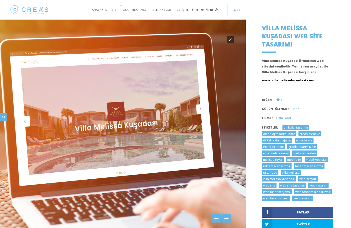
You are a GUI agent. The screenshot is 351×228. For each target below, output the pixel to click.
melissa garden (304, 153)
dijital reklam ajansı (277, 140)
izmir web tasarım (276, 153)
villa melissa (291, 172)
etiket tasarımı (273, 147)
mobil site (294, 159)
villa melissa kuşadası (279, 179)
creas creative (310, 134)
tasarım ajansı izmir (309, 166)
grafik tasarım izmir (302, 147)
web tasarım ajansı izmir (312, 192)
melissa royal (272, 159)
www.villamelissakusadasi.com (288, 80)
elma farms (304, 140)
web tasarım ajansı (277, 192)
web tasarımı (302, 198)
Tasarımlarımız (133, 9)
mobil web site (316, 159)
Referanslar (161, 9)
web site (269, 185)
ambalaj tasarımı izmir (279, 134)
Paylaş (303, 212)
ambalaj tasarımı (296, 127)
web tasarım (318, 185)
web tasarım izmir (276, 198)
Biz (114, 9)
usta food (270, 172)
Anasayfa (99, 9)
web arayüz (308, 179)
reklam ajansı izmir (276, 166)
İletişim (182, 9)
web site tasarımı (292, 185)
